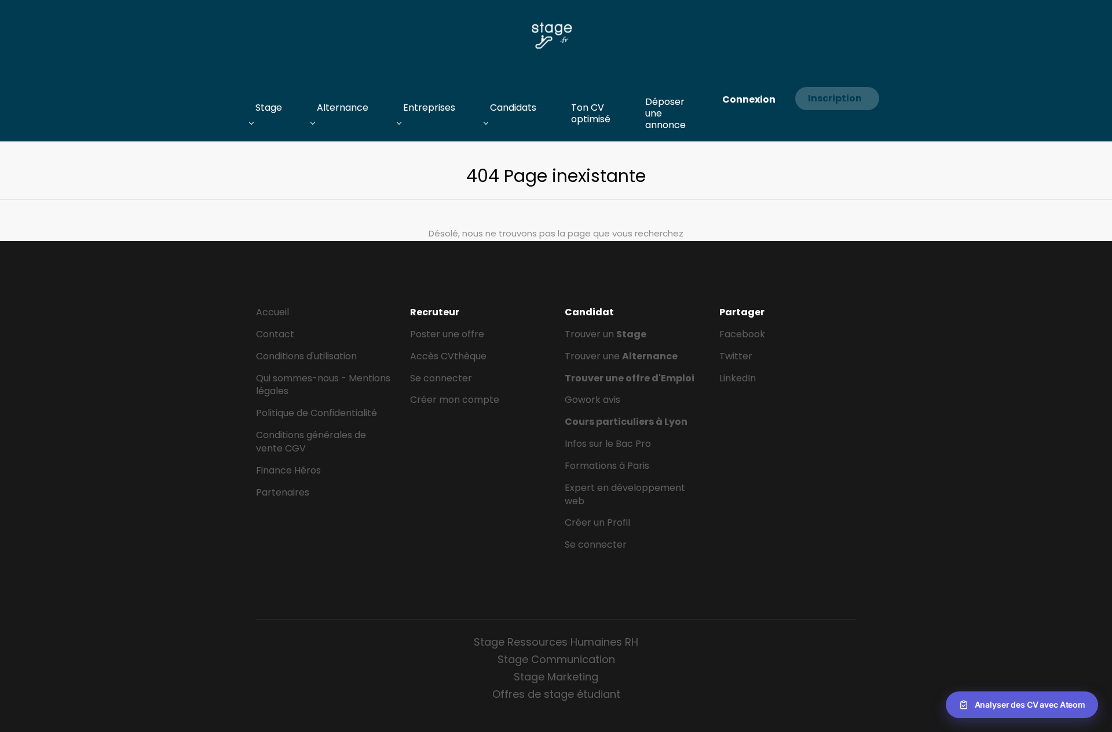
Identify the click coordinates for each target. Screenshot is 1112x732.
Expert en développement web (625, 494)
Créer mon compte (454, 399)
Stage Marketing (556, 676)
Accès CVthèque (448, 356)
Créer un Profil (597, 522)
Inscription (835, 98)
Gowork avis (592, 399)
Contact (275, 334)
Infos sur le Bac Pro (608, 443)
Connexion (749, 99)
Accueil (272, 312)
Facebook (742, 334)
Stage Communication (556, 659)
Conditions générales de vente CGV (311, 441)
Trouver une (621, 356)
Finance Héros (288, 470)
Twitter (735, 356)
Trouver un (605, 334)
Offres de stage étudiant (556, 694)
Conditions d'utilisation (306, 356)
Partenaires (282, 492)
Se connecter (441, 378)
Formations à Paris (607, 465)
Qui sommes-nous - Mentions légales (323, 385)
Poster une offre (447, 334)
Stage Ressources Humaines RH (556, 642)
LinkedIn (737, 378)
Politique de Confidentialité (316, 413)
